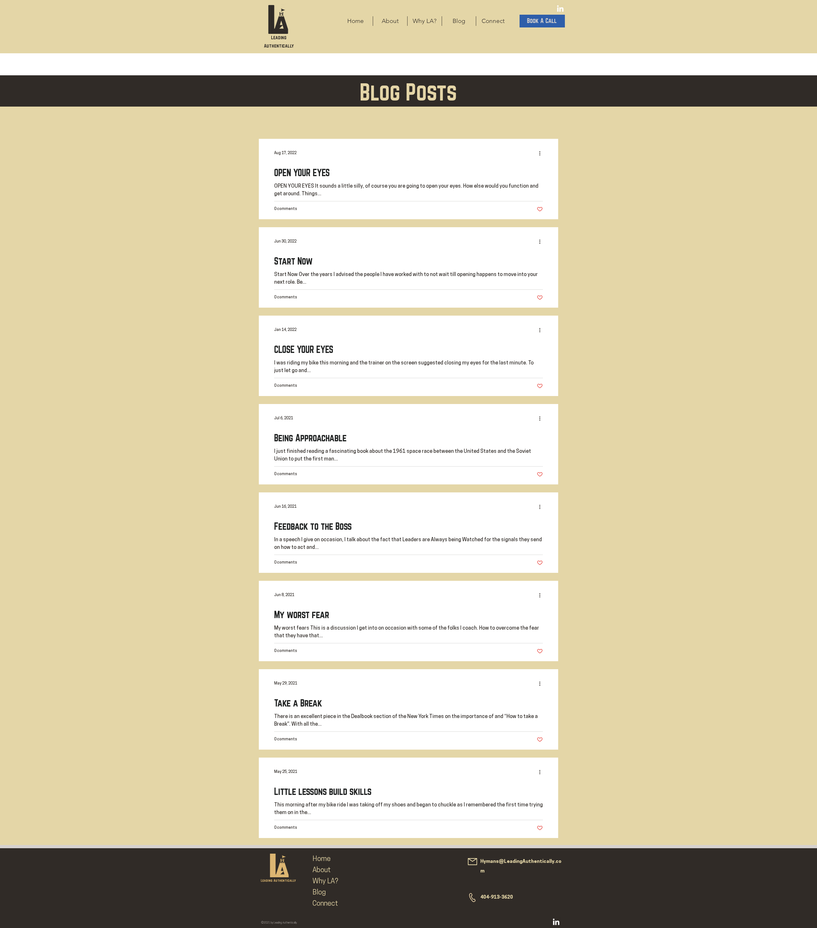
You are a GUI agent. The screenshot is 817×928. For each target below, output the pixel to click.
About (321, 870)
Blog (319, 892)
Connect (325, 904)
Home (321, 859)
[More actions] (542, 153)
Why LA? (325, 881)
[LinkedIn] (560, 8)
